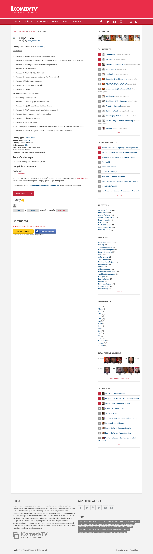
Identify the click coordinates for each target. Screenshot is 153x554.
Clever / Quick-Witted (106, 218)
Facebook (110, 74)
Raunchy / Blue (104, 230)
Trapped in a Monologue (115, 64)
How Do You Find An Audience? (114, 176)
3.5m (100, 319)
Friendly (27, 140)
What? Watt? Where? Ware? (116, 84)
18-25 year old (103, 259)
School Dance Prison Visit (115, 408)
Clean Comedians (127, 527)
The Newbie (106, 162)
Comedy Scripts (22, 31)
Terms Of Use (134, 550)
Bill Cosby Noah (111, 413)
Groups (76, 21)
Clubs (66, 21)
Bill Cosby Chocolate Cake (115, 394)
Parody (101, 281)
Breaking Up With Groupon (116, 116)
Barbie (108, 59)
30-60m (101, 346)
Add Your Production (24, 193)
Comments (40, 47)
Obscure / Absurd (105, 227)
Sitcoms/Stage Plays (118, 521)
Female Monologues (106, 250)
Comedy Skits (32, 31)
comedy (101, 245)
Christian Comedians (114, 527)
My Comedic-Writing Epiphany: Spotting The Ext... (120, 148)
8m (99, 336)
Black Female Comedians (86, 527)
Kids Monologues (105, 284)
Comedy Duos (91, 529)
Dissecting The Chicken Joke (116, 79)
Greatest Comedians (120, 532)
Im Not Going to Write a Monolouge (120, 121)
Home (17, 21)
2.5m (27, 145)
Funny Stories (83, 524)
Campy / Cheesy (104, 215)
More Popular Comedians (119, 379)
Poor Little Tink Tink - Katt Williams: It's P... (121, 418)
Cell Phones (110, 54)
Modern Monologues (106, 262)
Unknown (102, 341)
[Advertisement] (93, 10)
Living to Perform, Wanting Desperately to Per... (120, 153)
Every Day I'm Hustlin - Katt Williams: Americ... (122, 399)
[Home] (25, 9)
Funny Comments (105, 252)
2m (99, 311)
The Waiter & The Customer (116, 101)
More (119, 133)
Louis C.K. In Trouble (109, 186)
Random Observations (106, 272)
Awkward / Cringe (105, 210)
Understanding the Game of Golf (118, 89)
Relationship (103, 264)
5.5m (100, 329)
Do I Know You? (112, 111)
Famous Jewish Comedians (86, 532)
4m (99, 321)
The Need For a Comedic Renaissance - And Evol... (121, 191)
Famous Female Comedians (121, 529)
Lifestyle (101, 277)
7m (99, 333)
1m (99, 307)
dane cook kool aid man (114, 423)
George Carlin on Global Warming (118, 433)
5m (99, 326)
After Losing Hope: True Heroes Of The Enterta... (120, 181)
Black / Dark (103, 213)
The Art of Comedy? (109, 172)
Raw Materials (103, 279)
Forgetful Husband (113, 106)
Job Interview (111, 69)
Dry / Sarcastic (104, 220)
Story (100, 255)
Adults (100, 267)
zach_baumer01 (33, 41)
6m (99, 331)
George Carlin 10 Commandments (118, 428)
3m (99, 316)
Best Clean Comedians (95, 524)
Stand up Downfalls (109, 167)
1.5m (100, 309)
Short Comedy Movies (132, 521)
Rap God (109, 128)
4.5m (100, 324)
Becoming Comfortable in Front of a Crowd (118, 157)
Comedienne (82, 529)
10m (99, 338)
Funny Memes (107, 521)
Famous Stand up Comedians (104, 532)
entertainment (104, 257)
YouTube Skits (17, 51)
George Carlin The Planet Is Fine (117, 403)
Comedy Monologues (85, 521)
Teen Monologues (105, 247)
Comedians (41, 21)
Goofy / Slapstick (104, 225)
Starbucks (110, 96)
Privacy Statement (122, 550)
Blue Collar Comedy (101, 527)
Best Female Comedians (128, 524)
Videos (55, 21)
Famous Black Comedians (104, 529)
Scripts (27, 21)
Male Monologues (105, 242)
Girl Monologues (104, 269)
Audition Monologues (106, 274)
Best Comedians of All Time (111, 524)
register (33, 210)
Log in (18, 210)
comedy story (103, 286)
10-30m (101, 343)
